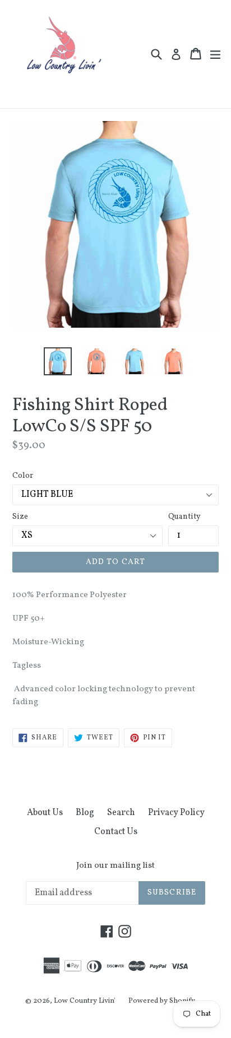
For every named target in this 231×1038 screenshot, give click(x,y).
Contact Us (115, 832)
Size (20, 516)
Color (22, 476)
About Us (45, 813)
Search (121, 813)
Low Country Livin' (85, 1001)
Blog (85, 813)
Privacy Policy (176, 813)
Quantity (184, 516)
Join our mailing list (115, 866)
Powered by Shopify (161, 1001)
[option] (57, 361)
